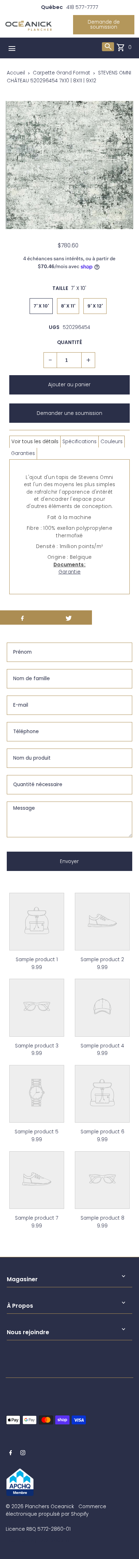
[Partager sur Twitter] (69, 617)
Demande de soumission (104, 24)
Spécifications (79, 441)
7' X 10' (41, 305)
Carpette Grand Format (61, 72)
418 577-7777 (82, 7)
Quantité (69, 342)
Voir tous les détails (34, 441)
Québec (52, 7)
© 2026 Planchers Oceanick (40, 1506)
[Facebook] (10, 1454)
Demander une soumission (69, 413)
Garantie (69, 571)
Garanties (23, 453)
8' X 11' (68, 305)
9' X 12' (95, 305)
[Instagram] (22, 1454)
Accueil (16, 72)
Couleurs (112, 441)
